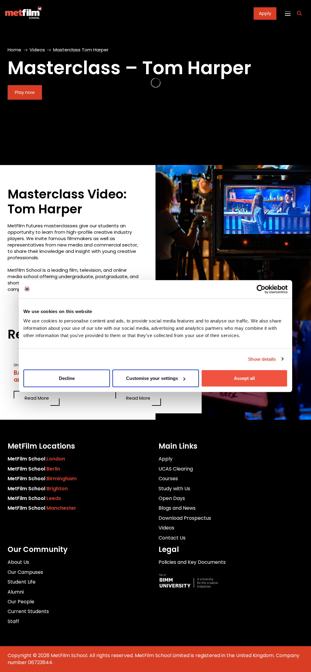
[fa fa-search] (299, 13)
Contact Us (172, 537)
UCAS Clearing (176, 468)
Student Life (22, 581)
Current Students (28, 611)
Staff (13, 621)
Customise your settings (152, 378)
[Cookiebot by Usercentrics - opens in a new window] (261, 289)
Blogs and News (177, 508)
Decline (67, 378)
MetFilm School (36, 458)
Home (14, 50)
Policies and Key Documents (192, 562)
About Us (18, 562)
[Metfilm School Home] (22, 13)
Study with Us (174, 488)
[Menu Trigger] (287, 13)
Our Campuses (25, 572)
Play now (25, 92)
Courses (168, 478)
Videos (37, 50)
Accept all (244, 378)
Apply (265, 13)
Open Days (172, 498)
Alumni (16, 591)
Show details (262, 358)
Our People (21, 601)
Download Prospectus (185, 518)
